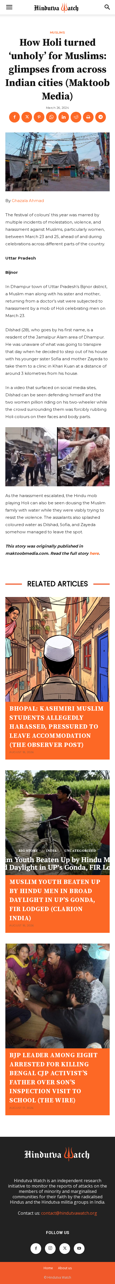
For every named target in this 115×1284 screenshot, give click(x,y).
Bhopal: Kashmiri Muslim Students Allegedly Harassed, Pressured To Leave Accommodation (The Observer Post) (56, 727)
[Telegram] (100, 117)
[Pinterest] (39, 117)
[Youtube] (79, 1248)
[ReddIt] (76, 117)
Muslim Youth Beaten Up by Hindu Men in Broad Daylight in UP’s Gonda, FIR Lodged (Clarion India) (54, 900)
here (94, 553)
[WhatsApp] (51, 117)
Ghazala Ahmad (28, 200)
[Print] (88, 117)
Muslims (57, 32)
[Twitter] (26, 117)
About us (65, 1268)
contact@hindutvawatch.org (69, 1213)
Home (48, 1268)
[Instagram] (50, 1248)
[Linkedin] (63, 117)
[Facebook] (14, 117)
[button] (9, 7)
